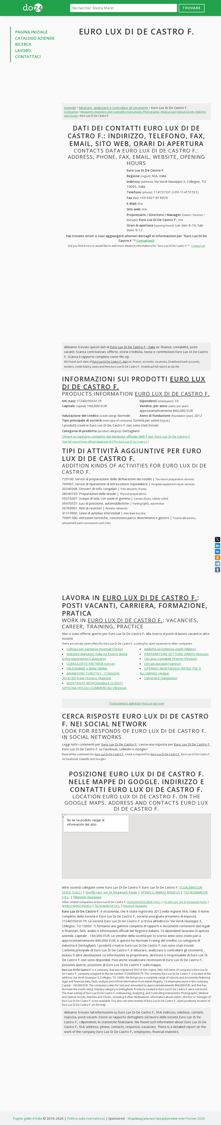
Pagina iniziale (31, 32)
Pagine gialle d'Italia (27, 1118)
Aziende (70, 107)
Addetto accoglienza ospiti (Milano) (170, 649)
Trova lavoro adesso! (136, 703)
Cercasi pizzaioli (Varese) (162, 663)
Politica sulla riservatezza (86, 1118)
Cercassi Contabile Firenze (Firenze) (170, 658)
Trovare (191, 7)
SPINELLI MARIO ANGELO (160, 892)
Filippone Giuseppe (87, 897)
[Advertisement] (32, 131)
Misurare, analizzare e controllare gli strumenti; (114, 107)
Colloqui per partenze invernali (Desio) (94, 649)
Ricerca (23, 44)
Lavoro (23, 50)
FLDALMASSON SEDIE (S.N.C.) (144, 902)
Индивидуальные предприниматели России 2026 (166, 1118)
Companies (71, 112)
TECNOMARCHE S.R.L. (107, 906)
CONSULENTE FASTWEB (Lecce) (90, 663)
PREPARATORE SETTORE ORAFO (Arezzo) (176, 654)
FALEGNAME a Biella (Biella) (86, 668)
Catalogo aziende (35, 38)
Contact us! (198, 246)
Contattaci (28, 56)
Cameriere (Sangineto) (160, 678)
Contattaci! (145, 240)
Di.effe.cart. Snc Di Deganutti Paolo (111, 892)
